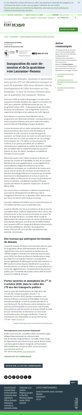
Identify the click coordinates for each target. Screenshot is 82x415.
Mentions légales (26, 398)
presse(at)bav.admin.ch (13, 349)
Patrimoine (40, 396)
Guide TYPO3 (24, 400)
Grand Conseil (10, 387)
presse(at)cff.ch (29, 351)
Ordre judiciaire (10, 392)
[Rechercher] (75, 18)
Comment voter (10, 395)
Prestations (51, 18)
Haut (73, 382)
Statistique (8, 403)
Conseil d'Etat (9, 390)
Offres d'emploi (42, 18)
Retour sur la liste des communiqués (23, 366)
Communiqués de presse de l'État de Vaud (37, 36)
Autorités (26, 18)
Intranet (22, 403)
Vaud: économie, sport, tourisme (49, 391)
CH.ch (38, 399)
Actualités (14, 36)
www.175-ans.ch (18, 319)
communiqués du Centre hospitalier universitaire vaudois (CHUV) (67, 82)
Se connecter (63, 18)
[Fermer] (79, 2)
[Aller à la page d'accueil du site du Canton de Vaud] (18, 24)
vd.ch (6, 36)
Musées (39, 394)
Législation (33, 18)
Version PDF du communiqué (17, 356)
